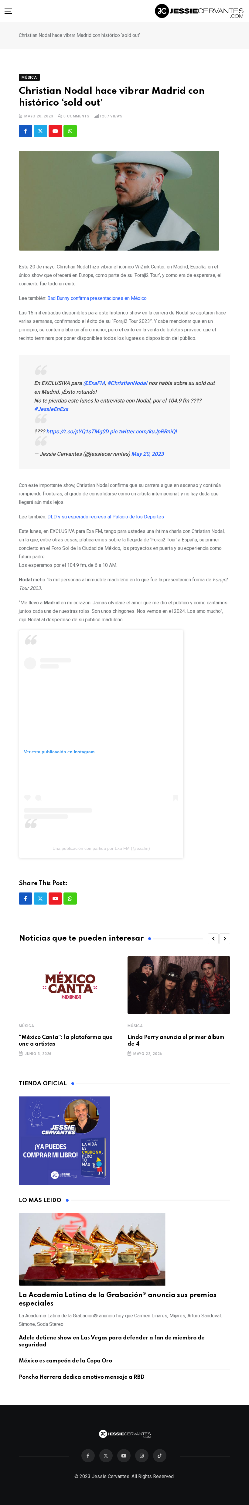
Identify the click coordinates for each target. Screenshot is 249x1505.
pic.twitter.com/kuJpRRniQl (143, 431)
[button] (213, 938)
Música (26, 1026)
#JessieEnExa (51, 409)
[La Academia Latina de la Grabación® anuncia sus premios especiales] (124, 1249)
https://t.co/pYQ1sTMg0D (77, 431)
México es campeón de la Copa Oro (65, 1361)
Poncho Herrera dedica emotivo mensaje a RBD (82, 1377)
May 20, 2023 (147, 454)
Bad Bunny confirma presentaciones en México (97, 298)
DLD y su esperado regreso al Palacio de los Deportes (105, 517)
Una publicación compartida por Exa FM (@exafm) (101, 848)
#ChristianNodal (127, 383)
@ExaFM (94, 383)
